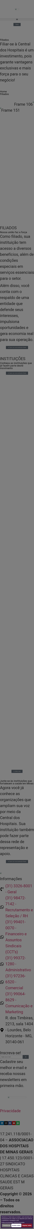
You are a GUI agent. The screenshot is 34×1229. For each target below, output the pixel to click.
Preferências (6, 1225)
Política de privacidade (7, 1222)
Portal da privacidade (19, 1222)
